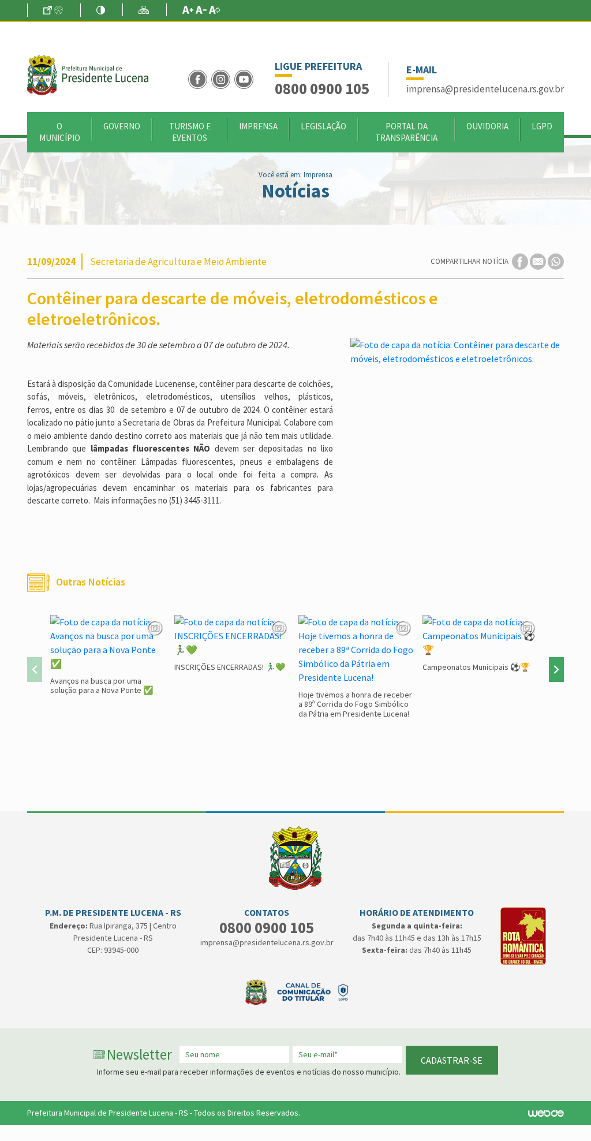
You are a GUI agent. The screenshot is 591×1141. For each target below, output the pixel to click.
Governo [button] (121, 126)
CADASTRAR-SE (451, 1060)
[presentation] (34, 669)
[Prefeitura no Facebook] (199, 78)
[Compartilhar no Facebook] (521, 261)
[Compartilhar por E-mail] (539, 261)
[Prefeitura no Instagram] (222, 78)
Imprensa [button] (258, 126)
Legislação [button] (323, 126)
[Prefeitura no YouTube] (245, 78)
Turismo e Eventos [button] (190, 132)
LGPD (542, 126)
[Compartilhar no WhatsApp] (556, 261)
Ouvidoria (487, 126)
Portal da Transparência (406, 132)
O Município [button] (59, 132)
